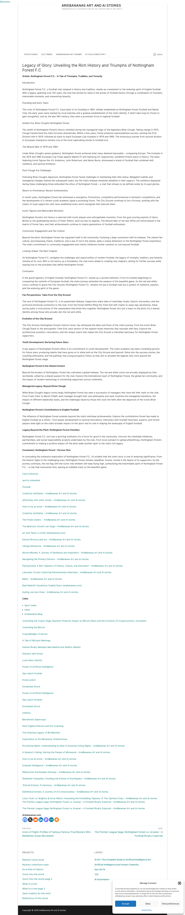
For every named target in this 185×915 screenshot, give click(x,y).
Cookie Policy (146, 910)
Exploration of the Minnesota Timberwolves (44, 739)
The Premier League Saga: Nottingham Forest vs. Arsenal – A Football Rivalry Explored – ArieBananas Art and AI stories (83, 801)
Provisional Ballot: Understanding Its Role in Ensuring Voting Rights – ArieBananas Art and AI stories (73, 745)
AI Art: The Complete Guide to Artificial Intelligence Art (123, 859)
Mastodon (5, 1)
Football (26, 487)
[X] (30, 819)
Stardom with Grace (32, 653)
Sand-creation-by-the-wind (36, 893)
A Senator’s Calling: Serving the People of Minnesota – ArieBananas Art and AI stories (66, 752)
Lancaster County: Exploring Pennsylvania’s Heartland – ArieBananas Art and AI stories (66, 572)
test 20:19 (100, 869)
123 (96, 874)
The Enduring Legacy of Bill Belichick (41, 732)
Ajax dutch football (32, 673)
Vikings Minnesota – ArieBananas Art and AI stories (48, 546)
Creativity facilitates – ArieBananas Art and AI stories (49, 493)
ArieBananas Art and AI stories (91, 5)
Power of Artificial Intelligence (37, 666)
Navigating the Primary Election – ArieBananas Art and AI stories (55, 559)
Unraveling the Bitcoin (33, 627)
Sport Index (31, 605)
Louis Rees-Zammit (32, 660)
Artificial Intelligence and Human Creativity (117, 864)
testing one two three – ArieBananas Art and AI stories (50, 592)
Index (27, 609)
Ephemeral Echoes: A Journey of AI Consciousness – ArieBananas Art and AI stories (65, 791)
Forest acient (29, 680)
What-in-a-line (29, 883)
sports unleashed (31, 480)
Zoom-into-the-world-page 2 (37, 879)
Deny (148, 903)
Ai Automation (102, 879)
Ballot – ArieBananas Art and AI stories (42, 579)
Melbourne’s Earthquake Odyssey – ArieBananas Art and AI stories (56, 772)
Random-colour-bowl (33, 859)
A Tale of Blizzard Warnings (36, 640)
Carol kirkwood (30, 473)
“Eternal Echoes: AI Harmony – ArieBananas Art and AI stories (53, 785)
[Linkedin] (40, 819)
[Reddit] (35, 819)
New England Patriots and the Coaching (42, 726)
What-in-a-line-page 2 (33, 888)
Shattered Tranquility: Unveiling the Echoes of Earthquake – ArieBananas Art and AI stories (69, 778)
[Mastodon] (46, 819)
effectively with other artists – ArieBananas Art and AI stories (53, 500)
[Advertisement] (92, 31)
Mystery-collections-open (35, 864)
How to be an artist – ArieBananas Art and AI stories (49, 506)
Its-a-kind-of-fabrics (32, 869)
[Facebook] (25, 819)
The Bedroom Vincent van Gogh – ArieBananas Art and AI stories (55, 526)
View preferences (170, 903)
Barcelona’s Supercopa (34, 719)
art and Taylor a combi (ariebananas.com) (43, 532)
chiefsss (26, 712)
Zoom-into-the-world (33, 874)
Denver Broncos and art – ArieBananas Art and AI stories (51, 539)
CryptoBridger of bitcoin (35, 634)
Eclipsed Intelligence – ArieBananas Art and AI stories (49, 765)
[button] (179, 883)
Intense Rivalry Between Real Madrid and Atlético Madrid (51, 647)
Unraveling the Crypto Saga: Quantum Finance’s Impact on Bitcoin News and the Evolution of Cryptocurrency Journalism (84, 620)
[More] (56, 819)
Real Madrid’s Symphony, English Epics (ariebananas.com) (52, 585)
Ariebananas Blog (33, 614)
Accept (125, 903)
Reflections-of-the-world (35, 898)
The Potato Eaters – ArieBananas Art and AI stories (48, 519)
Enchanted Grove (31, 686)
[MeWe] (51, 819)
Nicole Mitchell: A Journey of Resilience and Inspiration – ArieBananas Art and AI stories (67, 552)
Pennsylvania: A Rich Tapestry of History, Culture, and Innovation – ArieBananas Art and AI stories (72, 565)
